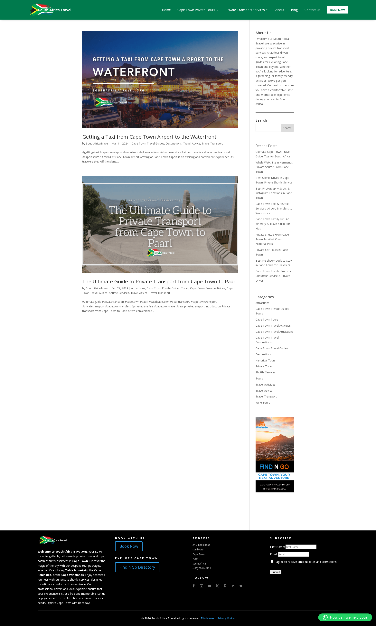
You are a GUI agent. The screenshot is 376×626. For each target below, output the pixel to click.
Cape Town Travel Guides (148, 143)
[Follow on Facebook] (194, 586)
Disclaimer (207, 618)
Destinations (174, 143)
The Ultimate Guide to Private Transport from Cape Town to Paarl (159, 281)
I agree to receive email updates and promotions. (305, 562)
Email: (274, 554)
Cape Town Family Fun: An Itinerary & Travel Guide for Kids (273, 223)
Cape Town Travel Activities (207, 288)
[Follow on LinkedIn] (233, 586)
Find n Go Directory (137, 567)
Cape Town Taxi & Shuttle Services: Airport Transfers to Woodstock (274, 208)
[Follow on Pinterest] (225, 586)
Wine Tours (263, 402)
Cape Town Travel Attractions (274, 331)
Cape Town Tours (267, 319)
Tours (259, 378)
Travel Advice (191, 143)
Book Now (128, 546)
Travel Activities (265, 384)
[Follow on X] (217, 586)
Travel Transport (212, 143)
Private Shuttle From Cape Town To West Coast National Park (272, 239)
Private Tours (264, 366)
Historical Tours (266, 360)
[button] (345, 617)
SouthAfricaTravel (97, 143)
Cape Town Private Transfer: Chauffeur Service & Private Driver (274, 275)
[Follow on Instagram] (201, 586)
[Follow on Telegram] (241, 586)
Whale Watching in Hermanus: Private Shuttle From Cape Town (274, 167)
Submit (276, 572)
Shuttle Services (119, 293)
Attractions (138, 288)
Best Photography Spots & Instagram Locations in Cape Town (274, 193)
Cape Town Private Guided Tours (168, 288)
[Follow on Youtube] (209, 586)
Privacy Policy (226, 618)
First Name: (278, 547)
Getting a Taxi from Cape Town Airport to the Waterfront (149, 136)
